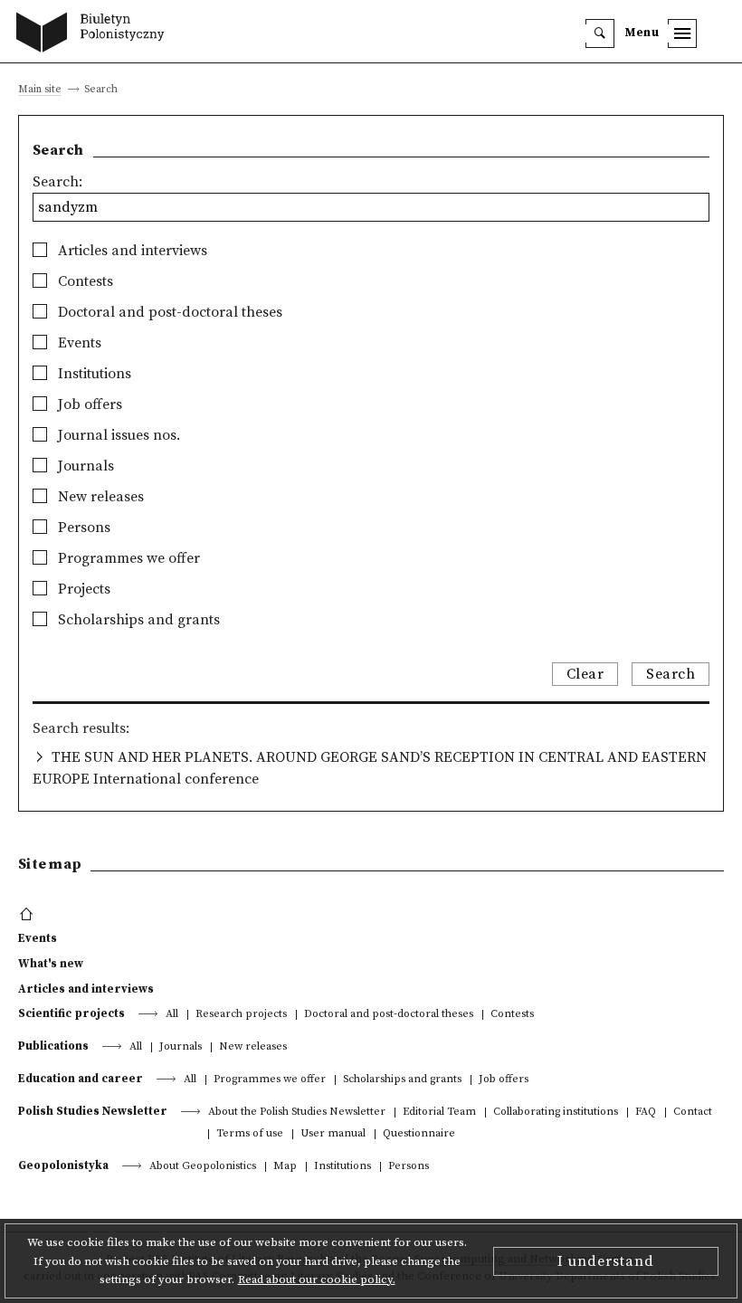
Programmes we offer (127, 558)
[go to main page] (94, 34)
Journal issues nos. (117, 435)
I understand (605, 1261)
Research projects (241, 1015)
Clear (585, 674)
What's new (50, 963)
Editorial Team (439, 1113)
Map (285, 1167)
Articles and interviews (130, 251)
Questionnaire (419, 1134)
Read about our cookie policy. (316, 1279)
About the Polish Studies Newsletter (296, 1113)
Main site (40, 90)
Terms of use (249, 1134)
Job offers (88, 404)
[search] (599, 33)
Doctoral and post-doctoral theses (168, 312)
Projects (82, 589)
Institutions (92, 374)
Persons (82, 527)
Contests (83, 281)
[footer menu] (28, 915)
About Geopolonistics (202, 1167)
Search (670, 674)
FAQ (645, 1113)
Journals (84, 466)
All (172, 1015)
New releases (99, 497)
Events (77, 343)
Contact (692, 1113)
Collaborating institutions (555, 1113)
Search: (57, 182)
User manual (333, 1134)
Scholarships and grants (137, 620)
